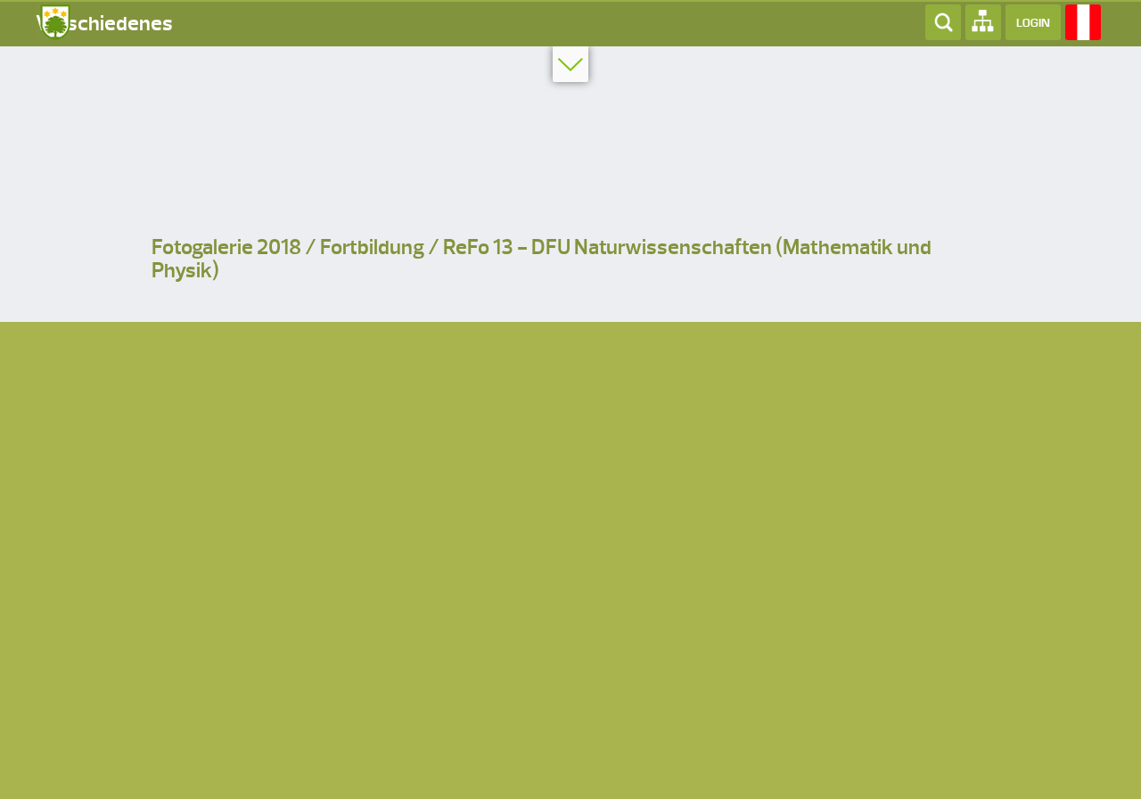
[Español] (1083, 21)
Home (53, 22)
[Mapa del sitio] (983, 21)
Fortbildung (372, 247)
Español (1083, 22)
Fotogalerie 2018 (226, 247)
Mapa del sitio (983, 22)
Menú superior (570, 64)
